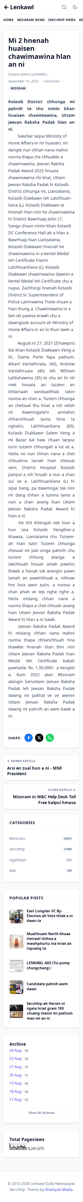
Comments (51, 81)
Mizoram (18, 88)
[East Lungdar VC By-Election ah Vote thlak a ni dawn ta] (16, 922)
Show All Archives (41, 1113)
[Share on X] (39, 738)
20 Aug (18, 1075)
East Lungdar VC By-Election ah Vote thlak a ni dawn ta (50, 916)
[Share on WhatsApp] (50, 738)
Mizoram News (31, 20)
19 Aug (18, 1083)
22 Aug (18, 1058)
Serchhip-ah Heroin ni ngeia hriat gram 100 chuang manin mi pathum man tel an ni (50, 1011)
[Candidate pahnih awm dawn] (16, 992)
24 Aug (18, 1050)
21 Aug (18, 1066)
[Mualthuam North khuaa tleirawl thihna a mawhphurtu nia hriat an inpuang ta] (16, 947)
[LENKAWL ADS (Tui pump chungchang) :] (16, 971)
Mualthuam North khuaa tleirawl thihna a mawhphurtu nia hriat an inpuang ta (49, 941)
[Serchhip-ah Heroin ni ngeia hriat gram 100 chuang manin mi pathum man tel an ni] (16, 1016)
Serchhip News (62, 20)
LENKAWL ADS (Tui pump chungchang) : (48, 965)
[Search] (64, 7)
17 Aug (18, 1099)
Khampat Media (59, 1189)
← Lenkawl (18, 7)
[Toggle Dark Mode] (75, 7)
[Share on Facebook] (28, 738)
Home (8, 20)
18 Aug (18, 1091)
